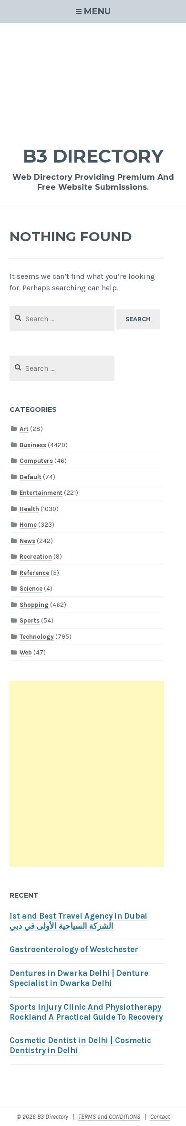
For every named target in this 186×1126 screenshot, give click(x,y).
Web (26, 652)
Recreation (36, 556)
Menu (97, 11)
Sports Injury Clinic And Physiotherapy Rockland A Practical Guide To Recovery (86, 1012)
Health (29, 508)
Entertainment (41, 492)
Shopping (34, 604)
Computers (36, 460)
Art (24, 428)
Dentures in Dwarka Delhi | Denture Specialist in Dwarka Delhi (79, 978)
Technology (37, 636)
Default (30, 477)
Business (33, 445)
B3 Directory (93, 156)
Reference (34, 572)
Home (28, 524)
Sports (30, 620)
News (27, 540)
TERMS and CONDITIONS (109, 1116)
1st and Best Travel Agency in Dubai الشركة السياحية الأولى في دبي (78, 921)
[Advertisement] (93, 78)
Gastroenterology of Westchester (74, 949)
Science (31, 588)
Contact (160, 1116)
